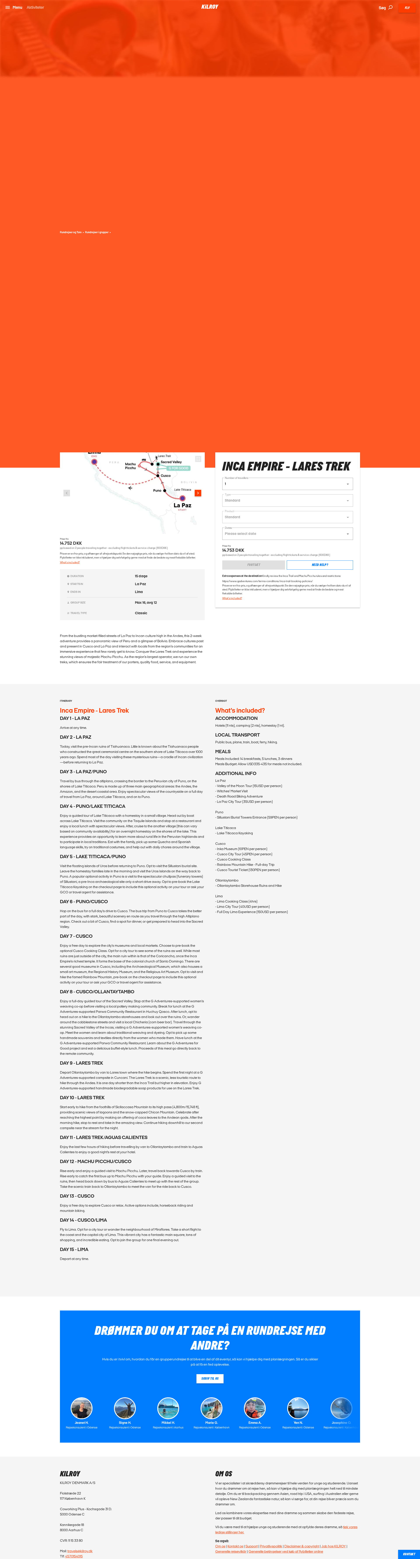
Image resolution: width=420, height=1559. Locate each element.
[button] (287, 484)
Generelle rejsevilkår (230, 1551)
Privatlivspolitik (271, 1546)
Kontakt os (235, 1546)
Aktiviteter (35, 7)
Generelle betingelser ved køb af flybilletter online (285, 1551)
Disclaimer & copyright (301, 1546)
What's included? (70, 562)
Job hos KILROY (333, 1546)
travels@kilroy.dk (80, 1551)
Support (251, 1546)
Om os (220, 1546)
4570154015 (74, 1556)
